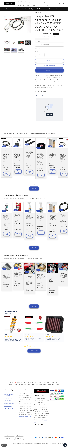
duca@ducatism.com (25, 416)
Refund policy (38, 443)
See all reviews (34, 350)
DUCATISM (18, 443)
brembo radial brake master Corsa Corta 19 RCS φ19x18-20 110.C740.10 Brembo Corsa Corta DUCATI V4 (52, 279)
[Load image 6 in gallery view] (14, 50)
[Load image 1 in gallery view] (7, 43)
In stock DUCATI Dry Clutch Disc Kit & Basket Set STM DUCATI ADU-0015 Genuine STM (63, 275)
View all (34, 188)
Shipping (44, 36)
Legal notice (61, 445)
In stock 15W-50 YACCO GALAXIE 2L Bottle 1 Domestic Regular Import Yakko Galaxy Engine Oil (18, 217)
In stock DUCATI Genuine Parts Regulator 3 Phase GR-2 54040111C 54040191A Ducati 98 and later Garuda (17, 154)
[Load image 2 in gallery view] (14, 43)
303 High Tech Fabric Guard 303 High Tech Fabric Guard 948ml (40, 217)
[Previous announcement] (4, 9)
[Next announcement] (63, 9)
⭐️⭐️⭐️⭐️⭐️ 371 (34, 346)
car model (37, 41)
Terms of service (53, 443)
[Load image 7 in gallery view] (21, 50)
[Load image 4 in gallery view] (28, 43)
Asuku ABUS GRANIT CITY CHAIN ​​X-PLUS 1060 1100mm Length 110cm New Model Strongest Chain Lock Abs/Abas (63, 218)
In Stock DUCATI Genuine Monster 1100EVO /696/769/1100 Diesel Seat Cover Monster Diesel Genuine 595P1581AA (6, 277)
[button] (20, 2)
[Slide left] (30, 184)
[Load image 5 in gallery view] (7, 50)
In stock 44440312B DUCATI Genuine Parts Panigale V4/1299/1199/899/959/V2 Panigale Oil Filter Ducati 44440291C (52, 154)
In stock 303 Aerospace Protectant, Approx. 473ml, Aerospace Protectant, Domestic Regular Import (29, 219)
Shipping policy (61, 443)
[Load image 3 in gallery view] (21, 43)
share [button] (37, 125)
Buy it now (49, 70)
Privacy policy (45, 443)
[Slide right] (37, 184)
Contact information (53, 445)
